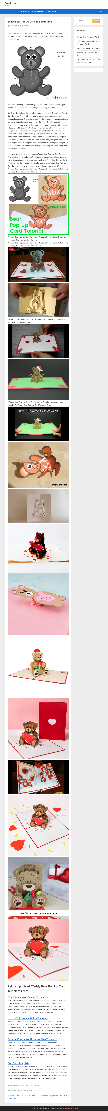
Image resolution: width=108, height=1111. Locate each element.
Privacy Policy (37, 11)
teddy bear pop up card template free (22, 1090)
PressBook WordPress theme (68, 1108)
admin (26, 26)
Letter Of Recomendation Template (28, 1018)
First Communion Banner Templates (28, 997)
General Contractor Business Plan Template (32, 1039)
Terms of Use (50, 11)
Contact (16, 11)
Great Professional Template (29, 1086)
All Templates (14, 1086)
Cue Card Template (18, 1063)
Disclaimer (25, 11)
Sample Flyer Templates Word (88, 37)
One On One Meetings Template (88, 48)
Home (8, 11)
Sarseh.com (10, 3)
